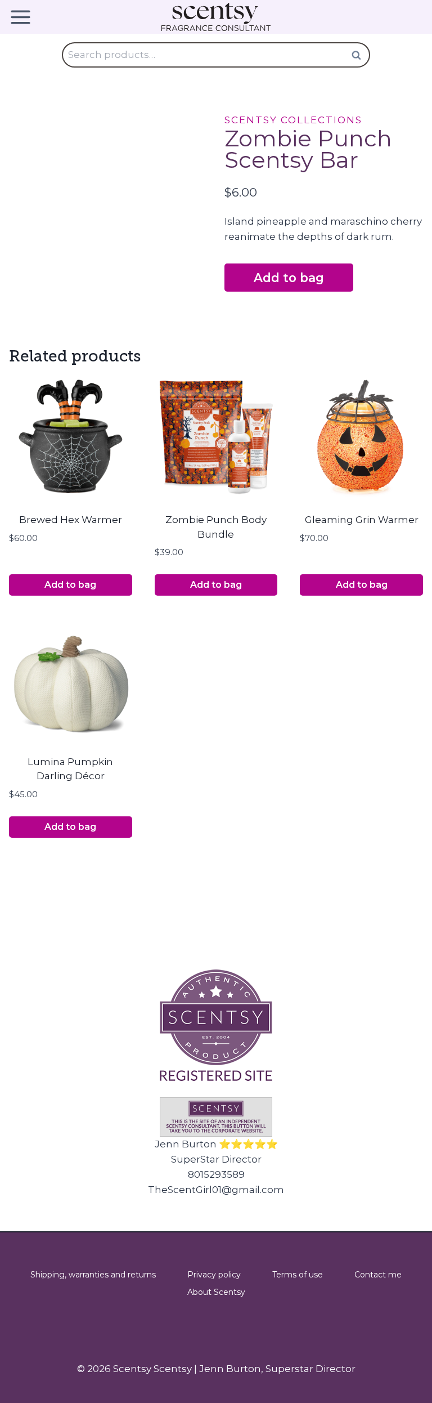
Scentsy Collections (293, 120)
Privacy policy (214, 1275)
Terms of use (297, 1275)
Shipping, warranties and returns (93, 1275)
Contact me (378, 1275)
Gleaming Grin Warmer (361, 519)
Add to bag (289, 277)
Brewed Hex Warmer (70, 519)
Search (359, 55)
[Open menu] (24, 17)
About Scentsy (216, 1292)
